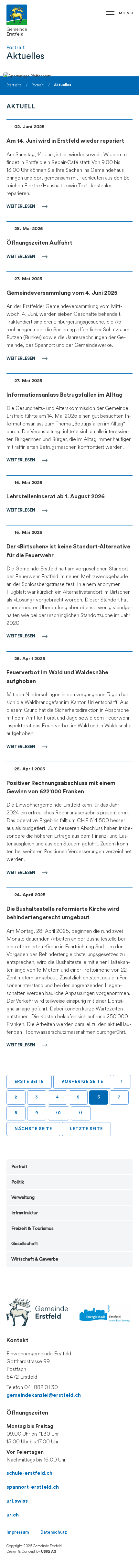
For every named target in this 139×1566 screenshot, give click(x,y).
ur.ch (12, 1514)
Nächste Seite (33, 1129)
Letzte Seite (86, 1129)
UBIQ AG (49, 1551)
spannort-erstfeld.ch (32, 1487)
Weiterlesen (20, 206)
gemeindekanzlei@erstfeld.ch (43, 1395)
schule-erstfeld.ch (29, 1473)
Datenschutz (53, 1532)
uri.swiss (17, 1501)
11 (81, 1113)
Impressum (17, 1532)
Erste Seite (29, 1082)
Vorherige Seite (82, 1082)
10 (58, 1113)
